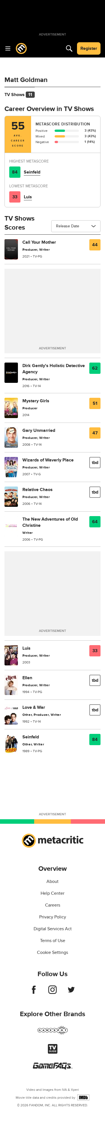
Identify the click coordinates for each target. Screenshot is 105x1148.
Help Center (52, 893)
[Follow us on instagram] (52, 992)
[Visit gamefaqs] (53, 1068)
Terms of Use (52, 940)
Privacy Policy (52, 917)
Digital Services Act (53, 929)
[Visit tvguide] (53, 1052)
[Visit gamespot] (53, 1033)
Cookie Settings (52, 952)
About (52, 881)
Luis (28, 197)
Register (88, 48)
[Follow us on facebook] (34, 992)
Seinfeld (32, 172)
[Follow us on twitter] (71, 992)
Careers (52, 905)
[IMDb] (83, 1097)
